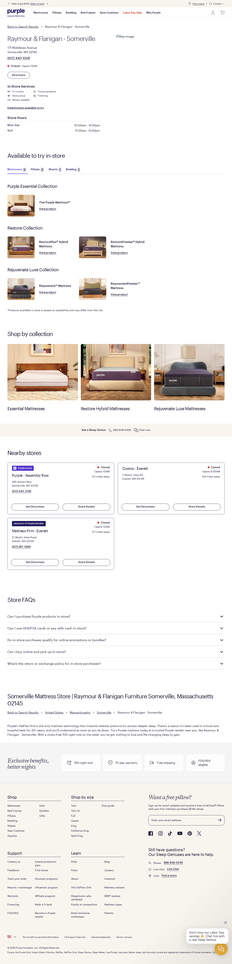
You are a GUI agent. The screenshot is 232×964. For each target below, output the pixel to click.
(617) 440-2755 (21, 491)
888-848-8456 (122, 429)
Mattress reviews (114, 887)
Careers (109, 870)
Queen (75, 820)
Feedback (13, 870)
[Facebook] (150, 833)
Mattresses (41, 13)
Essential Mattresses (42, 372)
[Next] (47, 3)
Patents (108, 912)
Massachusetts (80, 712)
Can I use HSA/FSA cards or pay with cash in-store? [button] (46, 628)
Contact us (13, 861)
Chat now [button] (144, 429)
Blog (107, 861)
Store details (86, 507)
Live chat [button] (173, 869)
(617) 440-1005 (18, 58)
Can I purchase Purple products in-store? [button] (38, 616)
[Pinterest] (189, 833)
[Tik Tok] (170, 833)
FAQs (74, 861)
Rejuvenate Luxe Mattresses (189, 372)
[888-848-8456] (110, 430)
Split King (77, 835)
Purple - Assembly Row (30, 475)
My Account (213, 13)
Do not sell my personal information (41, 937)
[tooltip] (217, 3)
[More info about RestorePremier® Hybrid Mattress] (92, 247)
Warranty (12, 895)
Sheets (54, 169)
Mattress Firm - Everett (30, 531)
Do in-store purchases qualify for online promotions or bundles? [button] (56, 640)
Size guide (108, 805)
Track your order (17, 878)
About (74, 878)
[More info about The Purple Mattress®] (21, 206)
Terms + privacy (124, 937)
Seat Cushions (109, 13)
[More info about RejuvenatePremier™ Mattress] (92, 289)
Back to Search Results (23, 26)
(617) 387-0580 (21, 547)
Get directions (35, 507)
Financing (13, 904)
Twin (73, 805)
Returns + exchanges (19, 887)
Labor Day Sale (132, 13)
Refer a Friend (43, 904)
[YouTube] (179, 833)
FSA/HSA (12, 912)
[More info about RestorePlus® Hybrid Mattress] (21, 247)
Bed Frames (88, 13)
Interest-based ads (100, 937)
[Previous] (8, 3)
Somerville (104, 712)
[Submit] (219, 820)
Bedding (71, 13)
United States (54, 712)
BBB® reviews (112, 895)
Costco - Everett (135, 468)
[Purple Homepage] (16, 13)
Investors (109, 878)
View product (47, 209)
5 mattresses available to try (25, 108)
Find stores (41, 870)
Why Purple (153, 13)
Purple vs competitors (84, 904)
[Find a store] (189, 3)
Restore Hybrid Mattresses (116, 372)
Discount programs (46, 878)
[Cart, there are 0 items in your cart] (222, 13)
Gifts (42, 815)
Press (74, 870)
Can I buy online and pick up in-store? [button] (36, 652)
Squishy (12, 835)
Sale (42, 805)
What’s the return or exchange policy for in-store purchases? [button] (54, 664)
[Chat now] (136, 430)
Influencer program (46, 887)
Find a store (198, 3)
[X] (199, 833)
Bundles (44, 810)
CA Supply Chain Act (75, 937)
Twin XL (75, 810)
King (73, 825)
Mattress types (113, 904)
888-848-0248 (173, 863)
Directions (18, 75)
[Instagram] (160, 833)
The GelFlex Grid (81, 887)
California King (80, 830)
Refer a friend (37, 3)
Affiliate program (45, 895)
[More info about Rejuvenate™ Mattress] (21, 289)
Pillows (57, 13)
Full (73, 815)
